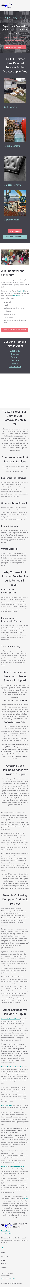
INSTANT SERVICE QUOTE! (15, 47)
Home (3, 1253)
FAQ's (3, 1260)
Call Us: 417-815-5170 (7, 1278)
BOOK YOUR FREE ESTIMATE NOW (15, 329)
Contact (3, 1264)
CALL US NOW (15, 231)
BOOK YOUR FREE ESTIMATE (15, 237)
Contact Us (4, 1256)
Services (4, 1267)
